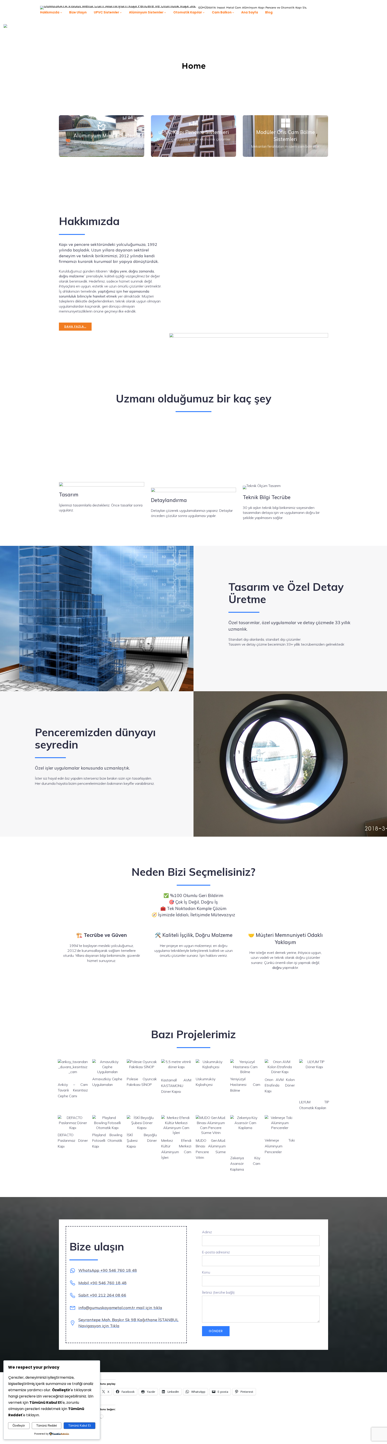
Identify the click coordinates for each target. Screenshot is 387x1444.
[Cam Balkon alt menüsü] (233, 12)
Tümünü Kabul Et (79, 1425)
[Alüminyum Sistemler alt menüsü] (165, 12)
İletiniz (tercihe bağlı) (218, 1292)
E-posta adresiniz (216, 1252)
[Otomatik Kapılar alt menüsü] (203, 12)
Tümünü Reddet (46, 1425)
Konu (206, 1272)
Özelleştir (19, 1425)
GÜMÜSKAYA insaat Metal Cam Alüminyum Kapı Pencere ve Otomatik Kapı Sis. (252, 7)
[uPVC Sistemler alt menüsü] (121, 12)
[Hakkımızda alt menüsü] (61, 12)
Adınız (207, 1232)
